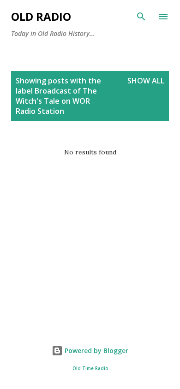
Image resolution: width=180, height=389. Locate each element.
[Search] (141, 16)
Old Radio (41, 16)
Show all (145, 81)
